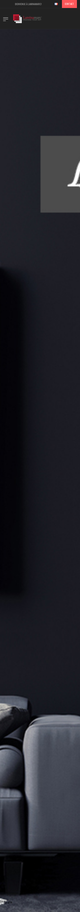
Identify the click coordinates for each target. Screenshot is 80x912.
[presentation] (15, 485)
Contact (69, 4)
